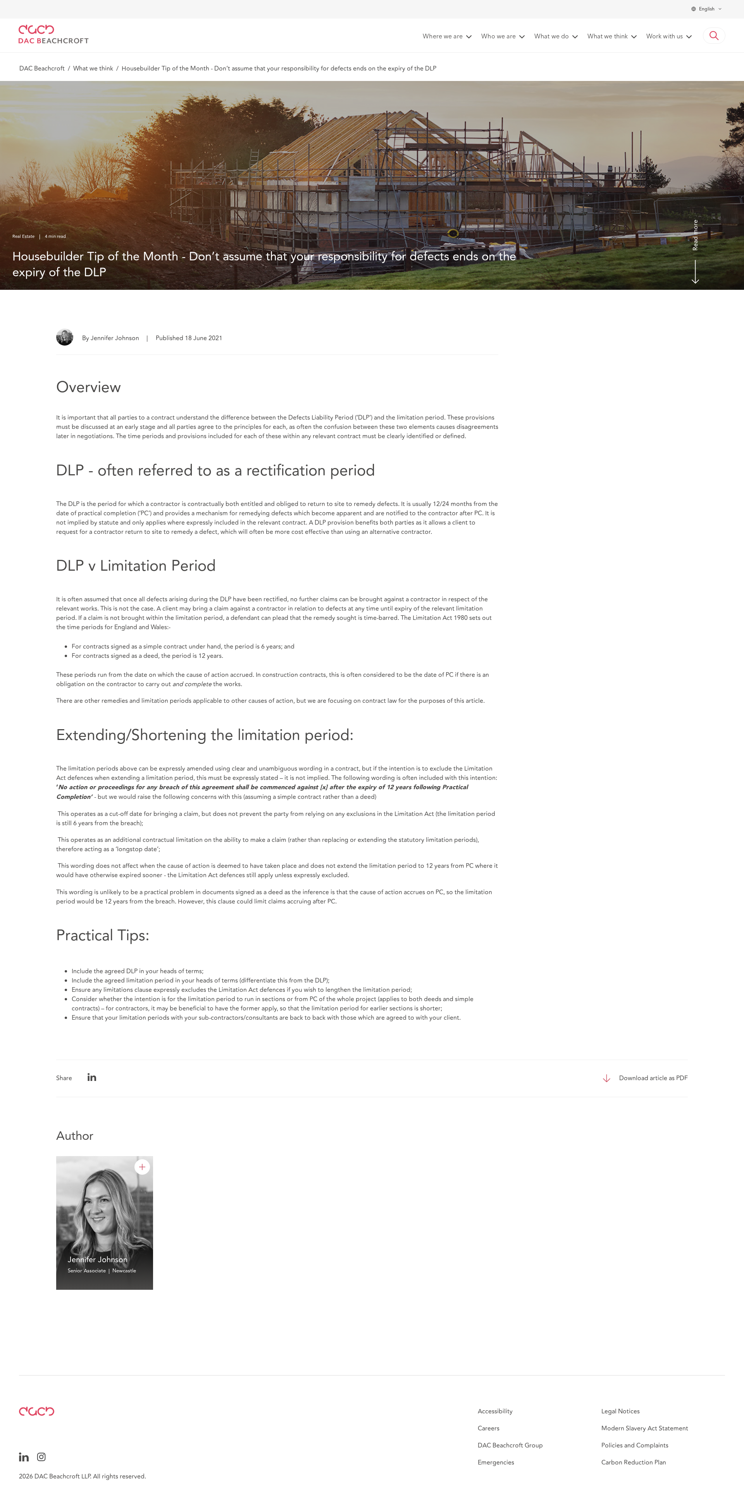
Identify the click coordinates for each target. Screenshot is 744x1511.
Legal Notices (620, 1411)
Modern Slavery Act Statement (644, 1428)
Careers (488, 1428)
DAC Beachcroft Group (510, 1445)
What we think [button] (607, 37)
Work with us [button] (664, 37)
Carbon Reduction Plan (633, 1462)
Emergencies (496, 1462)
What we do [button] (551, 37)
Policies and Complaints (634, 1445)
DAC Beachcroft (42, 68)
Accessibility (495, 1411)
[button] (714, 36)
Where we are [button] (443, 37)
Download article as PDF (653, 1078)
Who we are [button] (498, 37)
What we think (93, 68)
